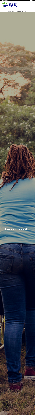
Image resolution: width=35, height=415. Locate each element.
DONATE (32, 0)
